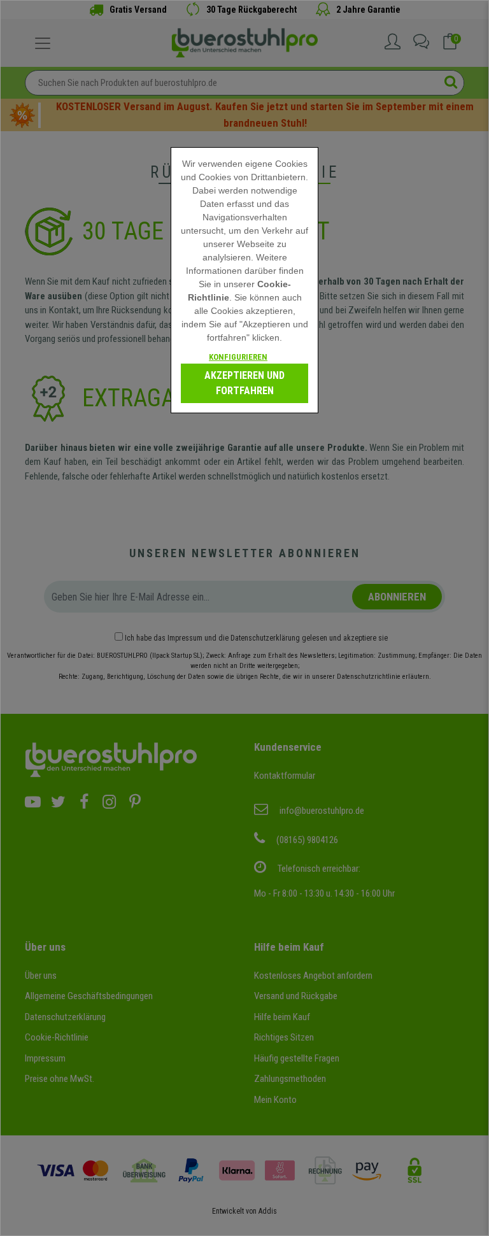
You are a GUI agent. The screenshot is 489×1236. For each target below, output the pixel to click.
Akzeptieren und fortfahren (244, 383)
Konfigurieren (238, 357)
